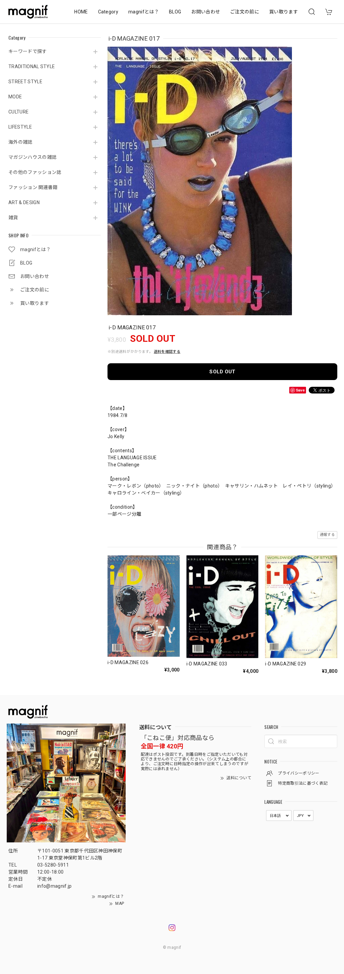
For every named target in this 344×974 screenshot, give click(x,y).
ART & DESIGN (24, 202)
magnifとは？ (143, 11)
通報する (327, 534)
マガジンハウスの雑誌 (32, 157)
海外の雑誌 (20, 142)
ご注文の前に (244, 11)
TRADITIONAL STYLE (31, 66)
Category (108, 11)
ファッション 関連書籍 (33, 187)
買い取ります (283, 11)
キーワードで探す (27, 51)
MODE (15, 96)
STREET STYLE (25, 81)
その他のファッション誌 (34, 172)
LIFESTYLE (20, 127)
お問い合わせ (205, 11)
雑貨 (13, 217)
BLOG (175, 11)
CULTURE (18, 111)
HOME (81, 11)
